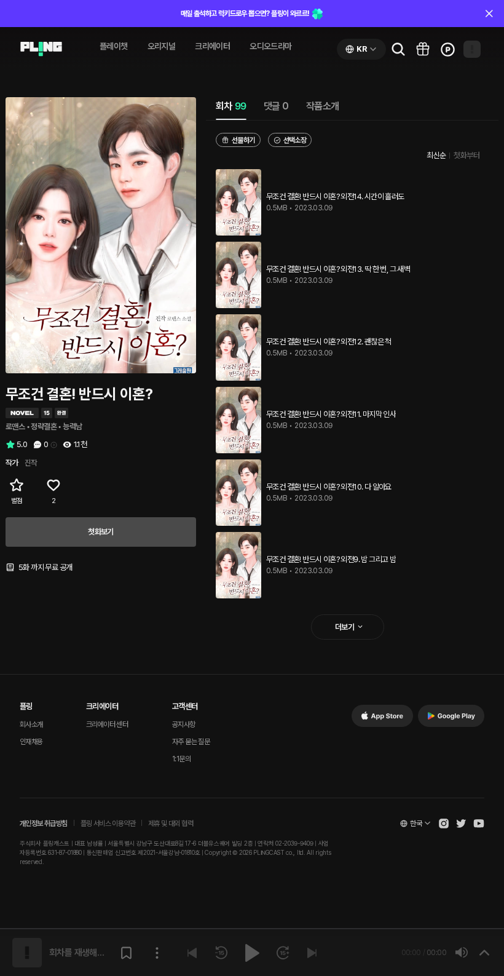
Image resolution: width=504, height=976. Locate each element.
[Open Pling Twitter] (461, 823)
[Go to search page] (398, 49)
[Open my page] (472, 49)
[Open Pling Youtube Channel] (478, 823)
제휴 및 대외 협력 (170, 823)
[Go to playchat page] (41, 49)
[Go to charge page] (447, 49)
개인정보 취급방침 (44, 823)
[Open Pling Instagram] (444, 823)
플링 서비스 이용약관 (108, 823)
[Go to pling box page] (423, 49)
